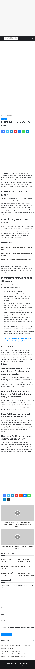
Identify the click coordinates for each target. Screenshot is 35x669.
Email (3, 614)
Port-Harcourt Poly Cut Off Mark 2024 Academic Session (9, 566)
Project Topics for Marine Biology (11, 651)
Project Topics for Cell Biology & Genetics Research (16, 645)
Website (3, 621)
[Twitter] (8, 495)
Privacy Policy (13, 666)
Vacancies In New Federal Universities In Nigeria (16, 260)
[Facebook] (4, 495)
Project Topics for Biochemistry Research (13, 656)
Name (3, 608)
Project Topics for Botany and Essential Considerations (17, 653)
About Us (27, 666)
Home (4, 115)
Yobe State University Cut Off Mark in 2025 (25, 566)
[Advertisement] (17, 18)
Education (9, 115)
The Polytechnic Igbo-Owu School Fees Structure (8, 573)
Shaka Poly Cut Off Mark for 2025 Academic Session (8, 559)
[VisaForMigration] (11, 38)
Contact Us (21, 666)
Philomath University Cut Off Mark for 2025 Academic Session (26, 559)
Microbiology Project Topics (9, 648)
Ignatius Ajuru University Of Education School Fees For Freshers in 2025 (26, 573)
